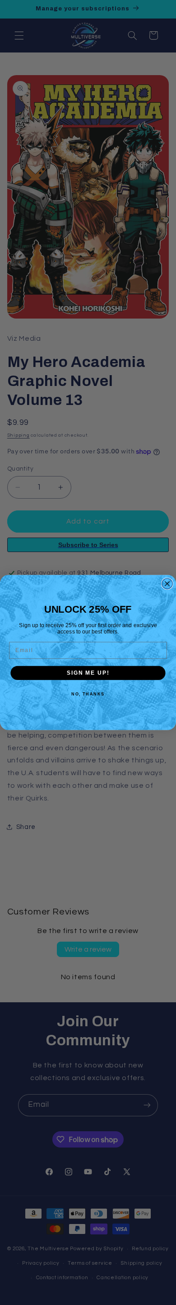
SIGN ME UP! (88, 673)
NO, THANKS (88, 694)
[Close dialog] (167, 583)
